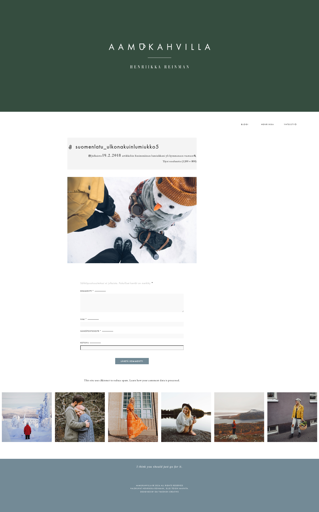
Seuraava (188, 191)
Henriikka (267, 124)
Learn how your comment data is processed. (154, 380)
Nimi (83, 319)
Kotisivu (84, 343)
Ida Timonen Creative (167, 492)
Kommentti (87, 291)
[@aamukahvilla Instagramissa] (159, 417)
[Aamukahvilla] (159, 56)
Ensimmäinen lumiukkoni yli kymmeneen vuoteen (164, 156)
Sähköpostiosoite (90, 331)
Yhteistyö (290, 124)
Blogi (244, 124)
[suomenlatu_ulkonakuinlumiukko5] (132, 222)
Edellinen (76, 191)
